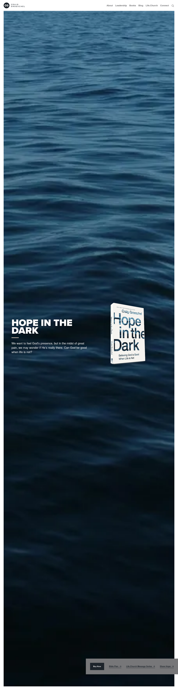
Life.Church (152, 5)
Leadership (121, 5)
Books (132, 5)
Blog (140, 5)
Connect (164, 5)
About (110, 5)
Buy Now (97, 666)
